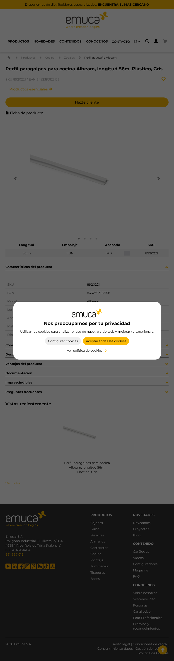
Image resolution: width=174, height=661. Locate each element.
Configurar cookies (63, 341)
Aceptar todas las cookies (106, 341)
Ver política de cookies (84, 350)
